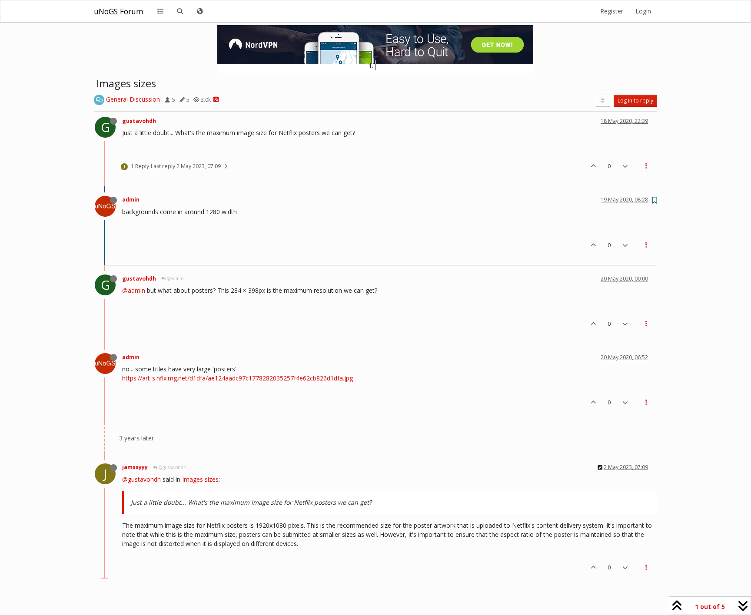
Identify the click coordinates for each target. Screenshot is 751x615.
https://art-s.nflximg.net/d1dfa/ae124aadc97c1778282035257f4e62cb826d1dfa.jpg (237, 378)
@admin (175, 278)
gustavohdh (139, 121)
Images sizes (200, 479)
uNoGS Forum (118, 11)
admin (131, 199)
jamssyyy (135, 467)
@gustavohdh (171, 467)
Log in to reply (635, 100)
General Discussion (133, 99)
